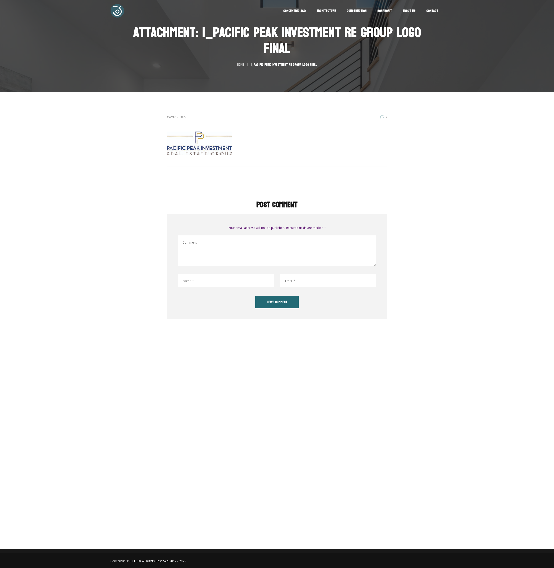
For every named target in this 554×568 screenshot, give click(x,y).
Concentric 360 (120, 561)
